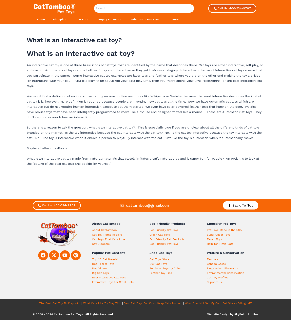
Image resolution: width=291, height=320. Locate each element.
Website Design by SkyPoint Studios (232, 314)
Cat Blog (82, 19)
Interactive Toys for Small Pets (113, 282)
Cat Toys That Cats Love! (109, 239)
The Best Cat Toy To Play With (60, 303)
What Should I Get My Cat (202, 303)
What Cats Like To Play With (102, 303)
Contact (175, 19)
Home (41, 19)
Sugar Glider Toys (218, 234)
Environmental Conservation (225, 272)
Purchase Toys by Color (165, 268)
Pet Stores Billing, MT (237, 303)
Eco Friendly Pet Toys (164, 243)
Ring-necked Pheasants (222, 268)
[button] (67, 19)
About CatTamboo (104, 229)
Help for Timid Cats (220, 243)
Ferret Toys (214, 239)
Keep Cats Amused (169, 303)
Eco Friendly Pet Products (166, 239)
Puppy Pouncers (109, 19)
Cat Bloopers (101, 243)
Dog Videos (99, 268)
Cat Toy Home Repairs (107, 234)
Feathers (212, 259)
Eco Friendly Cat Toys (164, 229)
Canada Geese (216, 263)
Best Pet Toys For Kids (139, 303)
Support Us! (215, 282)
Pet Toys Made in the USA (224, 229)
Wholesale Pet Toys (145, 19)
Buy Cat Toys (158, 263)
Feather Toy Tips (160, 272)
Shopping (59, 19)
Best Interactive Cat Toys (109, 277)
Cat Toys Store (159, 259)
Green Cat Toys (159, 234)
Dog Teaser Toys (103, 263)
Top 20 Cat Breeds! (105, 259)
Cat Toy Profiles (217, 277)
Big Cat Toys (100, 272)
